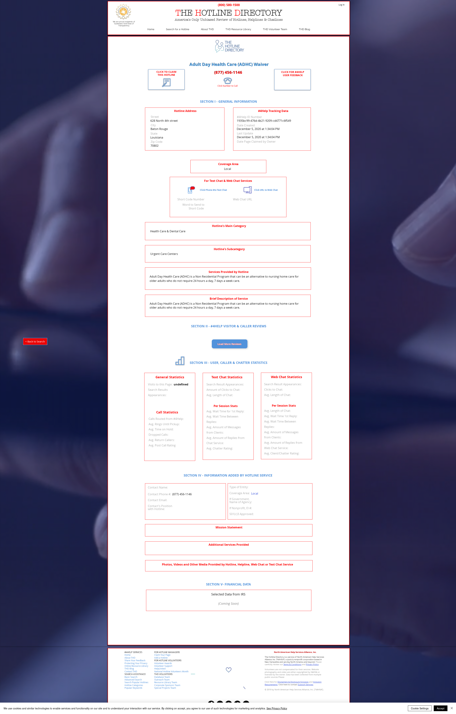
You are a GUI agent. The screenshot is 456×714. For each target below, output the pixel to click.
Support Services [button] (305, 684)
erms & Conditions (292, 664)
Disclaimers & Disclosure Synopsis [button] (293, 681)
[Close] (452, 708)
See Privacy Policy (276, 708)
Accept (440, 708)
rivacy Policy (313, 664)
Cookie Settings (420, 708)
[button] (131, 671)
